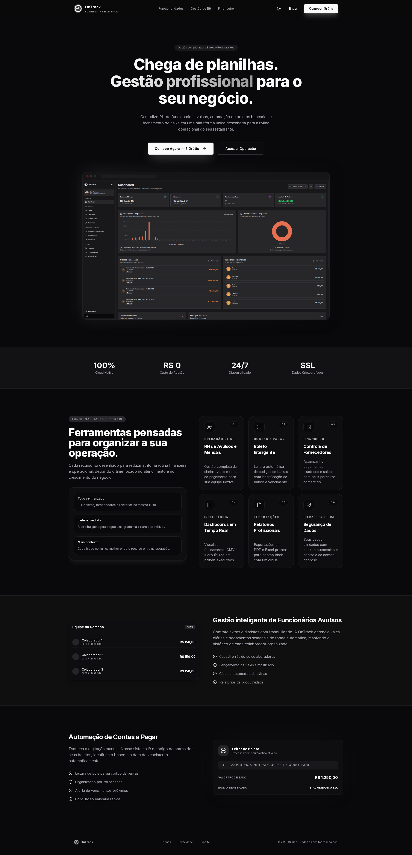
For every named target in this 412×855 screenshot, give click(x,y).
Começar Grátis (321, 8)
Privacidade (185, 842)
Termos (166, 842)
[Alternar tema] (278, 8)
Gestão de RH (201, 8)
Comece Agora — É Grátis (177, 148)
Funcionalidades (171, 8)
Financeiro (226, 8)
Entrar (293, 8)
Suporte (205, 842)
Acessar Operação (240, 148)
